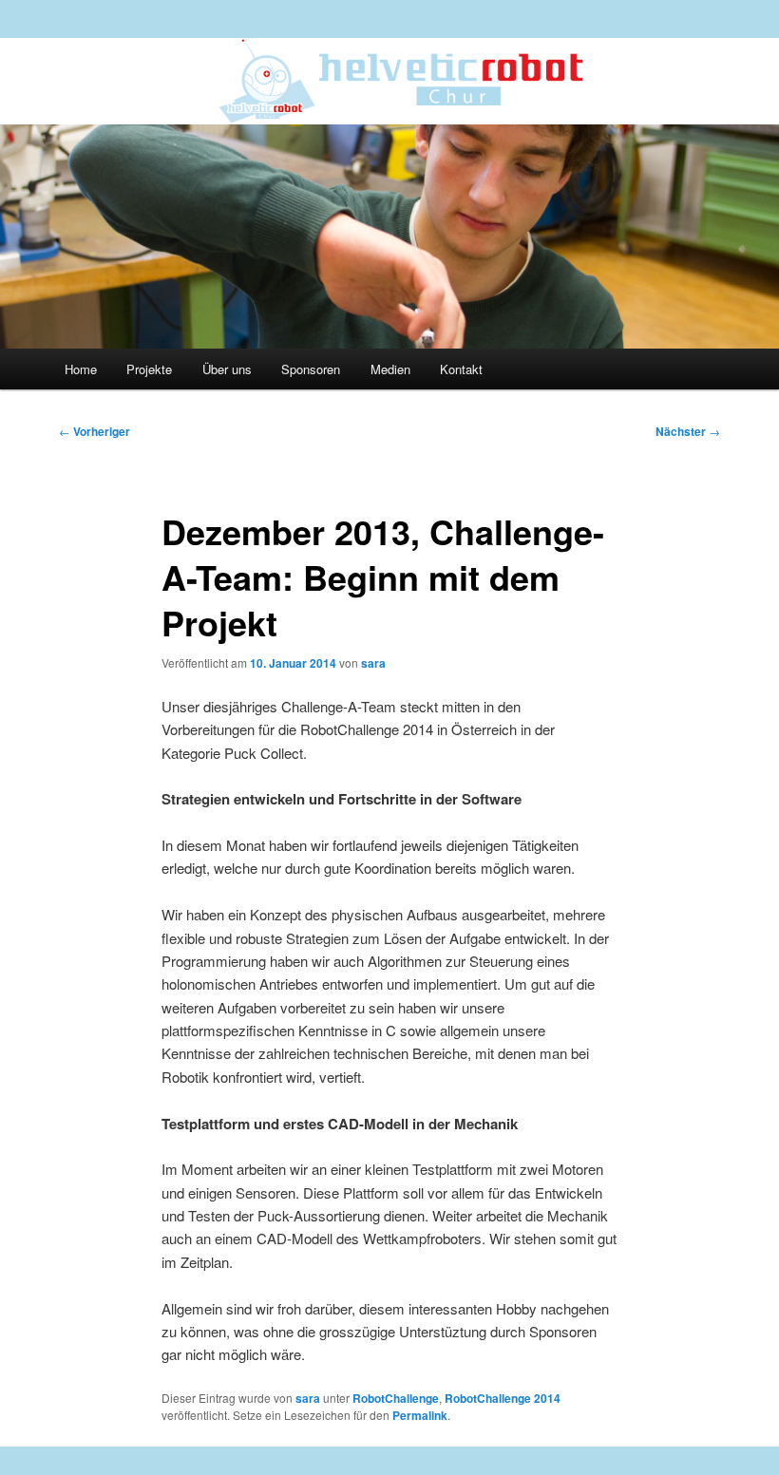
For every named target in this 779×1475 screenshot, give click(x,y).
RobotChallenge (395, 1398)
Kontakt (461, 369)
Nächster (688, 431)
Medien (390, 369)
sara (373, 662)
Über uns (227, 369)
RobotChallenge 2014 (502, 1398)
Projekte (149, 369)
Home (81, 369)
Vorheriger (94, 431)
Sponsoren (310, 369)
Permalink (419, 1415)
